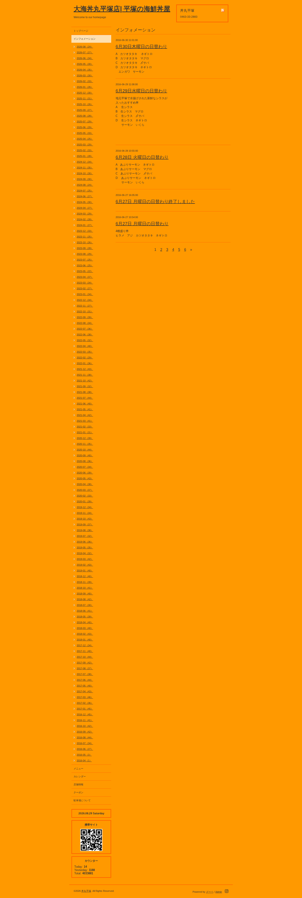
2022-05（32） (85, 340)
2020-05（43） (85, 478)
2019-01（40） (85, 570)
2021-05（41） (85, 409)
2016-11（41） (85, 720)
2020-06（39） (85, 472)
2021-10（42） (85, 380)
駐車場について (82, 800)
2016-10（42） (85, 726)
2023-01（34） (85, 294)
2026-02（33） (85, 81)
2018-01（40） (85, 639)
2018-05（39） (85, 616)
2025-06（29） (85, 127)
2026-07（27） (85, 52)
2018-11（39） (85, 582)
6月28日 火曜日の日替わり (142, 157)
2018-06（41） (85, 611)
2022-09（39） (85, 317)
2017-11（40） (85, 651)
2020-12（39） (85, 438)
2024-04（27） (85, 208)
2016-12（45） (85, 714)
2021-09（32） (85, 386)
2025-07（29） (85, 121)
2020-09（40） (85, 455)
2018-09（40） (85, 593)
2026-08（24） (85, 46)
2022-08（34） (85, 323)
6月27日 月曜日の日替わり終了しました (155, 201)
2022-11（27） (85, 305)
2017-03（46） (85, 697)
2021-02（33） (85, 426)
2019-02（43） (85, 564)
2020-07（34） (85, 467)
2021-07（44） (85, 398)
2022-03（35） (85, 351)
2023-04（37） (85, 277)
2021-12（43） (85, 369)
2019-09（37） (85, 524)
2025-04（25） (85, 138)
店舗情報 (78, 784)
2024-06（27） (85, 196)
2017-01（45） (85, 708)
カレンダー (80, 776)
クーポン (78, 792)
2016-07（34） (85, 743)
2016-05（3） (84, 754)
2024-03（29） (85, 213)
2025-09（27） (85, 110)
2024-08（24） (85, 185)
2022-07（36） (85, 328)
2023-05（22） (85, 271)
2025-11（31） (85, 98)
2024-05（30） (85, 202)
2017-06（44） (85, 680)
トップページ (81, 30)
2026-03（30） (85, 75)
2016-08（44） (85, 737)
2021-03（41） (85, 421)
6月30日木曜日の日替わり (141, 46)
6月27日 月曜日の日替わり (142, 223)
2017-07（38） (85, 674)
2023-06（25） (85, 265)
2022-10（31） (85, 311)
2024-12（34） (85, 162)
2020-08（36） (85, 461)
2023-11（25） (85, 236)
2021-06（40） (85, 403)
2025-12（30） (85, 92)
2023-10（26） (85, 242)
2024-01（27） (85, 225)
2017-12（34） (85, 645)
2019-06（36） (85, 541)
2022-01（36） (85, 363)
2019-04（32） (85, 553)
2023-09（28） (85, 248)
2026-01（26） (85, 87)
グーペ (209, 891)
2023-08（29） (85, 254)
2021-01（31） (85, 432)
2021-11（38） (85, 375)
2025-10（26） (85, 104)
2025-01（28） (85, 156)
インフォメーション (85, 38)
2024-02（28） (85, 219)
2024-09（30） (85, 179)
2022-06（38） (85, 334)
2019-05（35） (85, 547)
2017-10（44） (85, 657)
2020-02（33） (85, 495)
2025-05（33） (85, 133)
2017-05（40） (85, 685)
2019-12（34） (85, 507)
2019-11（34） (85, 513)
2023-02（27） (85, 288)
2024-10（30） (85, 173)
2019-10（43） (85, 518)
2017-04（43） (85, 691)
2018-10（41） (85, 587)
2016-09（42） (85, 731)
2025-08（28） (85, 115)
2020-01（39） (85, 501)
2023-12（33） (85, 231)
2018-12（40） (85, 576)
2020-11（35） (85, 444)
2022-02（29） (85, 357)
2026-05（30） (85, 64)
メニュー (78, 768)
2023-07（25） (85, 259)
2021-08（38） (85, 392)
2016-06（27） (85, 749)
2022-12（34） (85, 300)
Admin (218, 891)
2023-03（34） (85, 282)
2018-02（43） (85, 634)
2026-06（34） (85, 58)
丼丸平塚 (86, 891)
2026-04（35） (85, 69)
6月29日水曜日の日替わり (141, 90)
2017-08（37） (85, 668)
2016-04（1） (84, 760)
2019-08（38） (85, 530)
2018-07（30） (85, 605)
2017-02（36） (85, 703)
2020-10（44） (85, 449)
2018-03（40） (85, 628)
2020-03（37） (85, 490)
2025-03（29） (85, 144)
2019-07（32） (85, 536)
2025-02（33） (85, 150)
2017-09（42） (85, 662)
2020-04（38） (85, 484)
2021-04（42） (85, 415)
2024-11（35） (85, 167)
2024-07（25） (85, 190)
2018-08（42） (85, 599)
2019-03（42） (85, 559)
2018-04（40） (85, 622)
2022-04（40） (85, 346)
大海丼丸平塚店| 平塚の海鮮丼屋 (122, 8)
